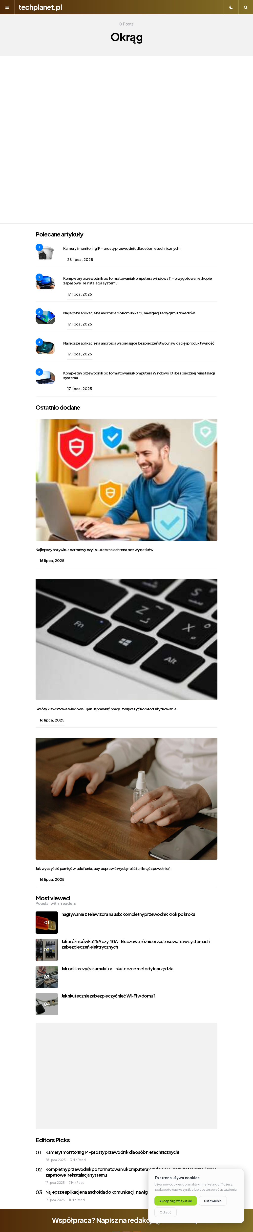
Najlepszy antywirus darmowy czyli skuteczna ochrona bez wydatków (94, 549)
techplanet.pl (40, 7)
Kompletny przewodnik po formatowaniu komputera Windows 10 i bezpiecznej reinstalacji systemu (139, 375)
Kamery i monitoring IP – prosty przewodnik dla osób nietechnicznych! (122, 248)
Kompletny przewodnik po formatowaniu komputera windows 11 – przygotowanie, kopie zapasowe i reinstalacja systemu (137, 280)
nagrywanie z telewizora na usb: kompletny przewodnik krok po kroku (128, 914)
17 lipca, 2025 (79, 294)
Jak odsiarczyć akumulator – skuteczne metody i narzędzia (117, 968)
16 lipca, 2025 (52, 560)
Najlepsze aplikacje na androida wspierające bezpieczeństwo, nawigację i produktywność (138, 343)
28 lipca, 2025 (80, 259)
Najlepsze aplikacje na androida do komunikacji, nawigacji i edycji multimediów (129, 312)
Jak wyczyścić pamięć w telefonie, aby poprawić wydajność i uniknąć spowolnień (103, 868)
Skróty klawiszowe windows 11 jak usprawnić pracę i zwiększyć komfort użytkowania (106, 708)
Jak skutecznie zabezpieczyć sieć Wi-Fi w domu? (108, 996)
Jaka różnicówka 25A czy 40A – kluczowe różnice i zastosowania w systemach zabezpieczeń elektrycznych (136, 944)
